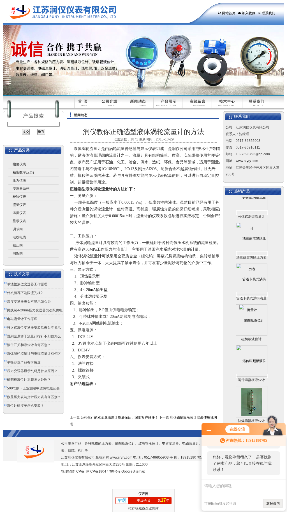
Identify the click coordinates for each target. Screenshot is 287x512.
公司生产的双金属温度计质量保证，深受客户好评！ (119, 417)
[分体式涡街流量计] (252, 206)
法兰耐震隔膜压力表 (251, 251)
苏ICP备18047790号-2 (103, 471)
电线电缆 (19, 237)
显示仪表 (19, 221)
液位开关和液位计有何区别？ (29, 345)
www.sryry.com (247, 161)
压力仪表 (19, 180)
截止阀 (18, 245)
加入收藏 (248, 13)
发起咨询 (273, 503)
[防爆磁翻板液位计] (251, 395)
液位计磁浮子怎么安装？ (25, 406)
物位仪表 (19, 164)
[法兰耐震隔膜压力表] (252, 247)
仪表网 (143, 494)
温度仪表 (19, 213)
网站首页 (228, 13)
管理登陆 (68, 471)
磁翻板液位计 (251, 333)
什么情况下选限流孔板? (25, 293)
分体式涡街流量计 (251, 210)
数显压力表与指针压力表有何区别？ (34, 397)
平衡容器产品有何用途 (24, 362)
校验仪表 (19, 197)
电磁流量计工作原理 (22, 319)
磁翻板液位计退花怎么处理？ (29, 380)
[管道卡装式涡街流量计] (252, 288)
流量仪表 (19, 205)
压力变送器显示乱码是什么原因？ (32, 371)
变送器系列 (21, 189)
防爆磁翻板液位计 (251, 414)
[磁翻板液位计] (251, 313)
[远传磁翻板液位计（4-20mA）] (252, 369)
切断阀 (18, 253)
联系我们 (268, 13)
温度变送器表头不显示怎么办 (29, 302)
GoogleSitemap (133, 471)
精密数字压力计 (24, 172)
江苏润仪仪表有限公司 (105, 12)
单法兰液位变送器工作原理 (27, 284)
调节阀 (18, 229)
